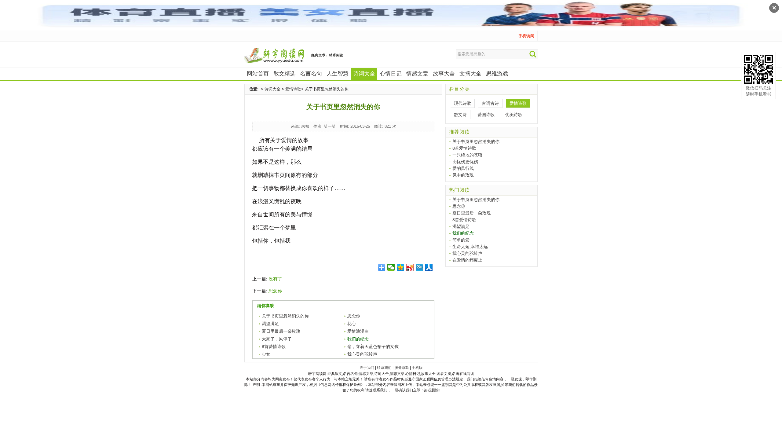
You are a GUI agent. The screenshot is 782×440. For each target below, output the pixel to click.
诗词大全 (272, 89)
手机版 (417, 367)
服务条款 (401, 367)
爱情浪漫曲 (358, 331)
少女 (266, 354)
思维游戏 (497, 74)
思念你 (275, 290)
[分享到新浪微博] (410, 267)
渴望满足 (270, 323)
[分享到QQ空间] (400, 267)
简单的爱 (461, 239)
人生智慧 (338, 74)
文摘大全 (470, 74)
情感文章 (417, 74)
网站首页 (258, 74)
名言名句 (311, 74)
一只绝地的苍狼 (467, 154)
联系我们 (384, 367)
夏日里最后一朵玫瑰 (281, 331)
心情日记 (391, 74)
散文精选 (284, 74)
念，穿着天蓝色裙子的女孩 (373, 346)
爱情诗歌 (293, 89)
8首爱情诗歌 (274, 346)
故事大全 (444, 74)
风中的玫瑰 (463, 175)
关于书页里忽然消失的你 (285, 316)
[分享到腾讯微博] (419, 267)
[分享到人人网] (429, 267)
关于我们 (367, 367)
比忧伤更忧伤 (465, 161)
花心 (351, 323)
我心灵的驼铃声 (362, 354)
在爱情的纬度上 (467, 260)
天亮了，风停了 (277, 338)
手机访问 (526, 36)
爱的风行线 (463, 168)
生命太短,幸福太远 (470, 246)
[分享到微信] (391, 267)
